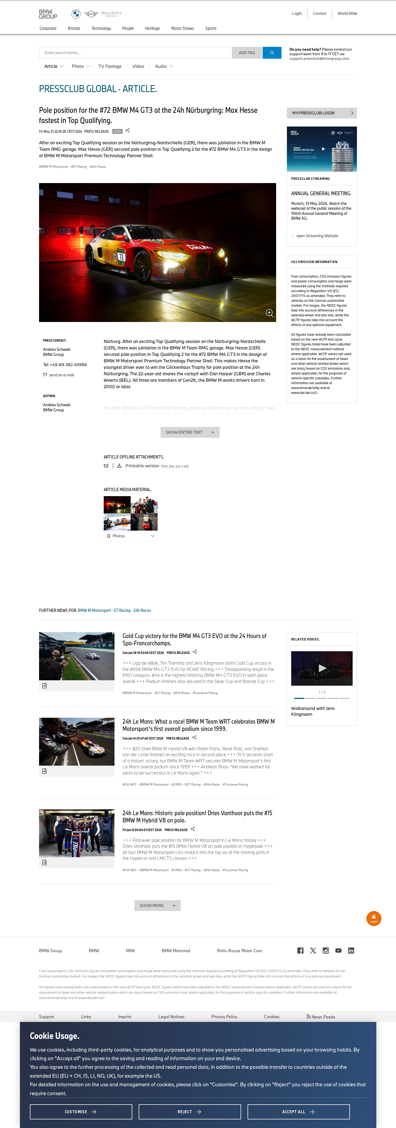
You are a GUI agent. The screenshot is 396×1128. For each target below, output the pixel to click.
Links (86, 1016)
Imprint (124, 1016)
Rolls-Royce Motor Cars (239, 950)
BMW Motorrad (176, 950)
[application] (322, 668)
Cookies (272, 1016)
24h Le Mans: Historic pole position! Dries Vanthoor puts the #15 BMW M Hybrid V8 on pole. (197, 816)
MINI (130, 950)
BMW (94, 950)
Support (46, 1016)
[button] (322, 668)
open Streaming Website (317, 235)
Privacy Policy (224, 1016)
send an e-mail (61, 374)
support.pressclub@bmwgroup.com (319, 58)
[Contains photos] (44, 686)
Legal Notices (171, 1016)
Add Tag (247, 52)
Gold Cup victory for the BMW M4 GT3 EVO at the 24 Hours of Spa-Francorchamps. (194, 639)
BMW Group (50, 950)
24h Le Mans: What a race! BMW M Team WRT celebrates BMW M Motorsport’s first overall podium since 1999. (199, 725)
